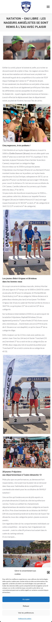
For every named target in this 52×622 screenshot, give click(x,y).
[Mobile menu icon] (48, 6)
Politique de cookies (24, 618)
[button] (48, 572)
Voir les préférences (26, 613)
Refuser (26, 606)
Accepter (26, 599)
